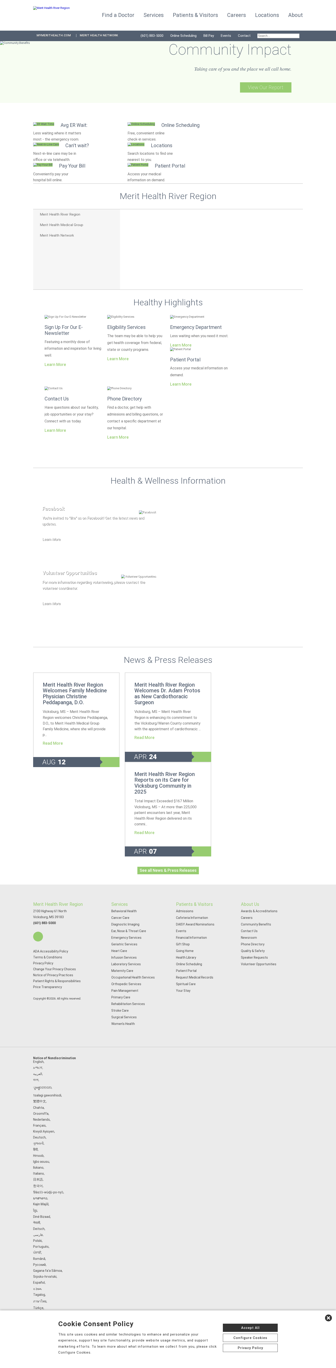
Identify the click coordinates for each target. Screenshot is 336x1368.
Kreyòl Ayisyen (43, 1131)
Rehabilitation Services (128, 1004)
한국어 (38, 1186)
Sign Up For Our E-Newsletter (64, 330)
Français (39, 1125)
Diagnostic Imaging (125, 924)
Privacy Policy (43, 963)
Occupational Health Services (133, 977)
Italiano (38, 1173)
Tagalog (39, 1294)
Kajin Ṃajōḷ (40, 1204)
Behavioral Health (124, 911)
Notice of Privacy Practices (53, 975)
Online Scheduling (183, 36)
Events (226, 36)
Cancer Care (120, 918)
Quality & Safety (253, 951)
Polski (37, 1241)
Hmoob (38, 1155)
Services (119, 904)
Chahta (38, 1107)
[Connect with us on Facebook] (38, 936)
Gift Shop (183, 944)
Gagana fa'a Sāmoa (47, 1270)
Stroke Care (120, 1010)
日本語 (38, 1179)
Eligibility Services (126, 327)
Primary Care (120, 997)
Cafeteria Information (192, 918)
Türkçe (38, 1308)
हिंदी (35, 1149)
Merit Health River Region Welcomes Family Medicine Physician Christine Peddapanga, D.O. (75, 694)
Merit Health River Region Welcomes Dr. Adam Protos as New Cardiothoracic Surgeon (167, 694)
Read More (53, 743)
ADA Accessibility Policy (50, 951)
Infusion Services (124, 957)
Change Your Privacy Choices (54, 969)
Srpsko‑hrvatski (44, 1276)
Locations (267, 15)
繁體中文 (39, 1101)
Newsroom (249, 937)
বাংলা (35, 1080)
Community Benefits (256, 924)
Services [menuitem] (154, 15)
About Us (250, 904)
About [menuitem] (295, 15)
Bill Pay (208, 36)
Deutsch (39, 1137)
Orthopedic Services (126, 984)
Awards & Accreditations (259, 911)
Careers (247, 918)
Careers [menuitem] (236, 15)
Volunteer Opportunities (258, 964)
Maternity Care (122, 971)
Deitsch (39, 1229)
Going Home (185, 951)
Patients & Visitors (194, 904)
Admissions (184, 911)
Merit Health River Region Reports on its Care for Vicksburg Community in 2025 (164, 783)
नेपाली (36, 1222)
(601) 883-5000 (152, 36)
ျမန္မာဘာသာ (42, 1087)
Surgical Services (124, 1017)
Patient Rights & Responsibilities (57, 981)
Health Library (186, 957)
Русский (39, 1265)
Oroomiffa (40, 1113)
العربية (37, 1074)
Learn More (55, 364)
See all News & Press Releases (168, 870)
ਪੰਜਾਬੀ (37, 1252)
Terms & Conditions (47, 957)
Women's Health (123, 1024)
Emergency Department (196, 327)
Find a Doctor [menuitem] (118, 15)
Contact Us (57, 399)
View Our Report (265, 87)
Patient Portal (185, 360)
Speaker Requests (254, 957)
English (38, 1062)
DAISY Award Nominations (195, 924)
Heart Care (119, 951)
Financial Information (191, 937)
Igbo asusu (41, 1161)
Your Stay (183, 990)
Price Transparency (47, 987)
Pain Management (124, 990)
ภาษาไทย (39, 1301)
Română (39, 1259)
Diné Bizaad (41, 1217)
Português (41, 1246)
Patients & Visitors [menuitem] (195, 15)
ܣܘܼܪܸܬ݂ (37, 1288)
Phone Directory (124, 399)
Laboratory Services (126, 964)
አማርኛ (37, 1067)
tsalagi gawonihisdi (47, 1095)
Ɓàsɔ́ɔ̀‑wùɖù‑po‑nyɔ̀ (48, 1192)
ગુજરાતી (38, 1143)
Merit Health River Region (58, 904)
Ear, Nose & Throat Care (128, 931)
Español (39, 1282)
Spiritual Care (186, 984)
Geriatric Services (124, 944)
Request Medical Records (194, 977)
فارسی (38, 1235)
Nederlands (41, 1119)
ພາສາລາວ (40, 1198)
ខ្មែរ (35, 1210)
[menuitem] (278, 36)
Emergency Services (126, 937)
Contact (244, 36)
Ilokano (38, 1167)
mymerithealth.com (54, 35)
